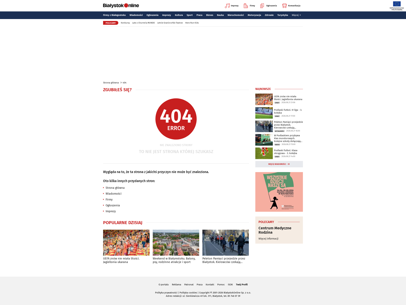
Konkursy (125, 23)
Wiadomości (136, 15)
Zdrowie (269, 15)
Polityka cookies (188, 292)
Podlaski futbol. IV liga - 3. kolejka (288, 111)
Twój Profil (242, 284)
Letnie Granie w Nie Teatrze (170, 23)
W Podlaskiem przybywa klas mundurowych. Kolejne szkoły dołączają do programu (287, 138)
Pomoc (221, 284)
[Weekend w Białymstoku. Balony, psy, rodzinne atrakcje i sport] (176, 243)
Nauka (220, 15)
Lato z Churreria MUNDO (143, 23)
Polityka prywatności (166, 292)
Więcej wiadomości (277, 164)
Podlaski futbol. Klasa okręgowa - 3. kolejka (285, 152)
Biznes (209, 15)
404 (124, 82)
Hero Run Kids (192, 23)
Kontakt (210, 284)
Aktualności (279, 131)
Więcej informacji (268, 238)
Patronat (188, 284)
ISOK (230, 284)
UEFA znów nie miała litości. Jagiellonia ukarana (121, 260)
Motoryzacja (254, 15)
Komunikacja (294, 5)
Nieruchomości (236, 15)
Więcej (295, 15)
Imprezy (235, 5)
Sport (190, 15)
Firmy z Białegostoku (114, 15)
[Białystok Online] (121, 5)
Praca (199, 15)
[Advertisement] (203, 53)
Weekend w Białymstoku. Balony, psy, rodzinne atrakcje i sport (174, 260)
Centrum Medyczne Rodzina (275, 230)
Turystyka (282, 15)
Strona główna (111, 82)
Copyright (204, 292)
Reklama (176, 284)
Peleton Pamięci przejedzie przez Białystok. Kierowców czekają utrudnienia (223, 260)
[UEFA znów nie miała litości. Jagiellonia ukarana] (126, 243)
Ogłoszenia (271, 5)
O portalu (164, 284)
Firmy (252, 5)
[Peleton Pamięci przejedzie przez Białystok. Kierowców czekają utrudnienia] (225, 243)
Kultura (179, 15)
